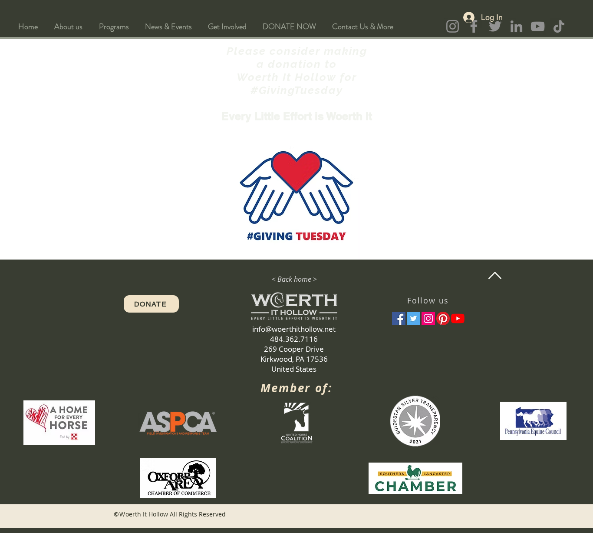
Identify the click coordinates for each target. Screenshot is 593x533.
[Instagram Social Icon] (428, 318)
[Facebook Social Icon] (398, 318)
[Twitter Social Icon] (413, 318)
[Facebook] (473, 26)
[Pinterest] (443, 318)
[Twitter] (495, 26)
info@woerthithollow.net (294, 329)
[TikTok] (558, 26)
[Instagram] (452, 26)
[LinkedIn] (516, 26)
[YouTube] (537, 26)
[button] (68, 26)
